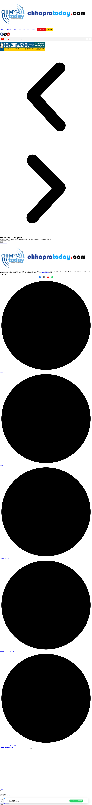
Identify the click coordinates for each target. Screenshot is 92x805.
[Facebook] (1, 34)
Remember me (4, 801)
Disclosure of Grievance (6, 747)
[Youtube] (8, 34)
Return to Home (3, 243)
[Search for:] (6, 240)
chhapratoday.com (3, 271)
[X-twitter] (5, 34)
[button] (46, 97)
